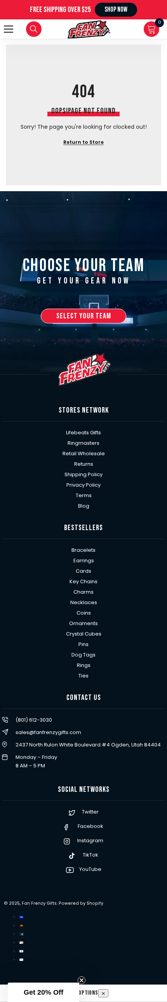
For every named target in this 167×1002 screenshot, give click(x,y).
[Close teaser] (81, 980)
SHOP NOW (115, 9)
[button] (43, 992)
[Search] (34, 29)
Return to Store (83, 142)
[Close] (103, 993)
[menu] (8, 29)
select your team (83, 316)
